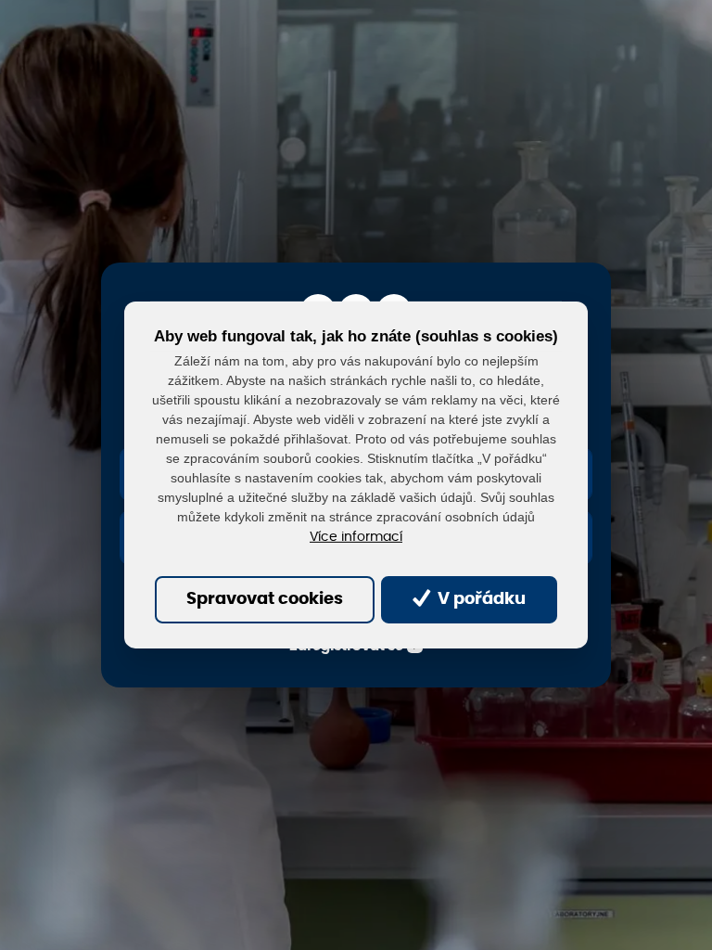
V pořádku (480, 599)
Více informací (356, 537)
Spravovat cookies (264, 599)
